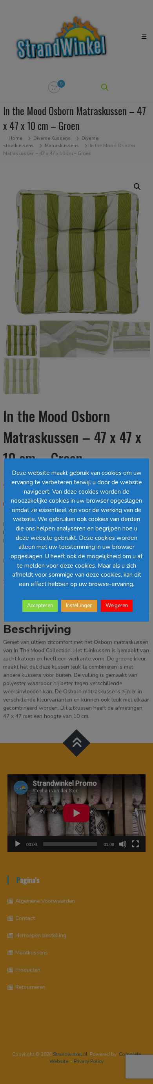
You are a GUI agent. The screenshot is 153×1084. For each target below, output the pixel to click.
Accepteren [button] (40, 605)
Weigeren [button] (117, 605)
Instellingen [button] (79, 605)
